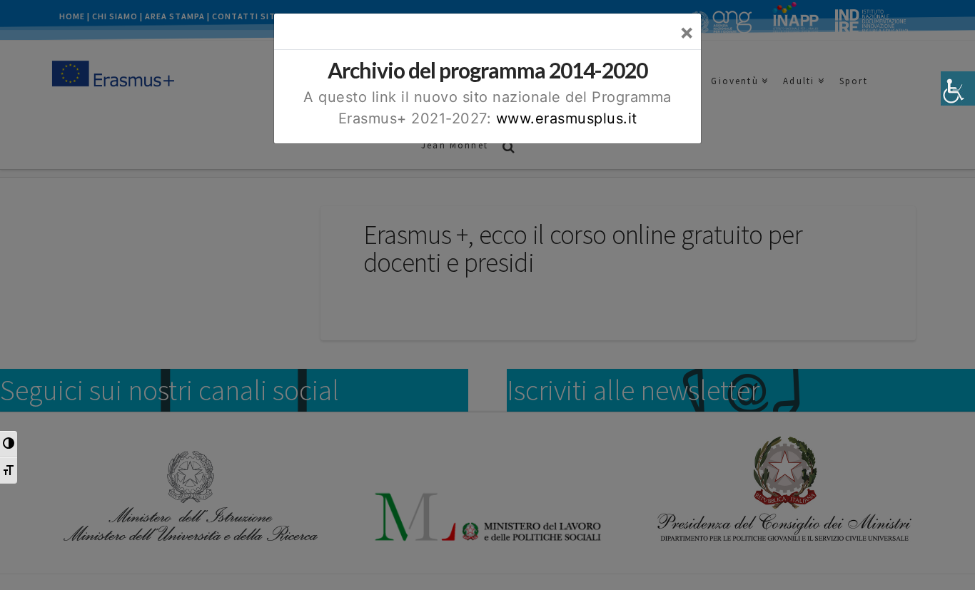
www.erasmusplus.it (566, 118)
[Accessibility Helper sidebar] (958, 88)
